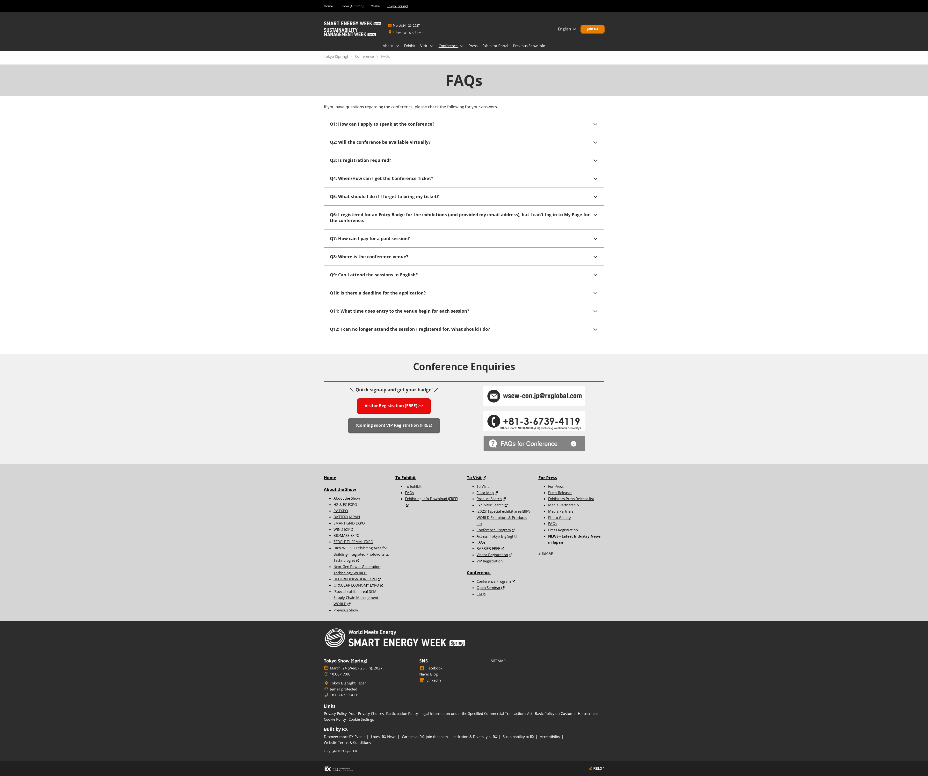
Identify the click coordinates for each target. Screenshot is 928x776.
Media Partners (560, 511)
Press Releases (560, 492)
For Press (547, 477)
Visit (424, 45)
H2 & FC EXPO (345, 504)
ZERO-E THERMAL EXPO (353, 541)
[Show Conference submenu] (462, 46)
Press (473, 45)
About (388, 45)
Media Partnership (563, 505)
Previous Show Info (529, 45)
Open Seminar (488, 587)
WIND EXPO (343, 529)
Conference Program (494, 529)
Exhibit (409, 45)
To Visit (483, 486)
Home (328, 6)
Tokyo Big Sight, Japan (407, 32)
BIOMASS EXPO (347, 535)
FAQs (409, 492)
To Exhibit (413, 486)
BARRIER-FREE (488, 548)
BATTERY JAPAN (347, 516)
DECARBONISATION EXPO (355, 578)
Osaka (375, 6)
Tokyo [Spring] (397, 6)
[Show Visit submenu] (431, 46)
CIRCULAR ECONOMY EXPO (356, 585)
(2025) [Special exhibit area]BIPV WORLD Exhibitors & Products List (503, 517)
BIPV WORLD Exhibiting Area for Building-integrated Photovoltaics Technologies (361, 554)
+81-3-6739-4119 (345, 695)
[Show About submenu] (397, 46)
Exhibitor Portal (495, 45)
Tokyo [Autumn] (351, 6)
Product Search (489, 498)
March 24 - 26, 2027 (406, 25)
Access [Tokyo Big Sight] (497, 536)
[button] (592, 29)
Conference (448, 45)
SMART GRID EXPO (349, 523)
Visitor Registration (492, 554)
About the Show (340, 489)
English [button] (565, 29)
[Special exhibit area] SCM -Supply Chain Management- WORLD (356, 597)
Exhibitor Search (490, 505)
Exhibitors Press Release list (571, 498)
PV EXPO (341, 510)
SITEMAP (545, 553)
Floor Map (485, 492)
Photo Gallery (559, 517)
